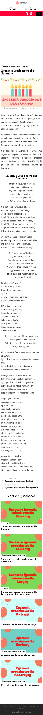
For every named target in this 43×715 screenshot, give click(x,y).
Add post (39, 14)
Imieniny (5, 523)
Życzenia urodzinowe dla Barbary (18, 655)
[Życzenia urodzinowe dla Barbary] (21, 641)
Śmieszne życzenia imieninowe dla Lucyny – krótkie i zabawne (19, 593)
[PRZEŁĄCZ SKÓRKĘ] (27, 13)
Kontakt (28, 712)
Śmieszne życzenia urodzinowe (13, 555)
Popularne (30, 10)
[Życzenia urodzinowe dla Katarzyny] (21, 671)
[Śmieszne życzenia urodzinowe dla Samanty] (21, 545)
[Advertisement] (21, 39)
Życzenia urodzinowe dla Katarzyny (20, 685)
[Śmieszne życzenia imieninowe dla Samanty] (21, 512)
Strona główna (17, 712)
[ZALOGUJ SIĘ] (31, 13)
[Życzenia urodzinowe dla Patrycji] (21, 610)
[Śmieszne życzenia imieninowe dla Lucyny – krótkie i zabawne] (21, 577)
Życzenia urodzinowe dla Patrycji (18, 625)
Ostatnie (11, 10)
